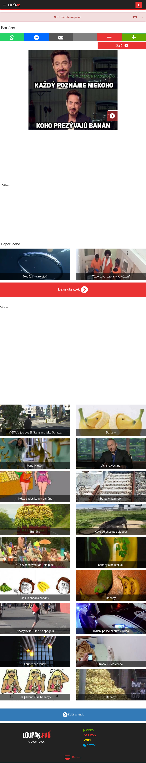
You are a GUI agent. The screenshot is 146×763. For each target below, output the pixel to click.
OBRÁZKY (90, 735)
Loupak (14, 4)
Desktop (76, 757)
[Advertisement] (73, 212)
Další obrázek (69, 289)
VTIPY (87, 740)
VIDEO (90, 730)
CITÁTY (91, 745)
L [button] (139, 5)
